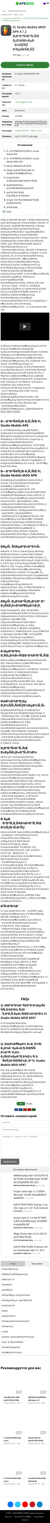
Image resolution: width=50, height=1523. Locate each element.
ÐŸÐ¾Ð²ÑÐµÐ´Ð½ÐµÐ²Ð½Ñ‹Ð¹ (16, 1295)
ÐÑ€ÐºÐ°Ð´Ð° (8, 1279)
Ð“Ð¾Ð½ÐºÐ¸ (8, 1326)
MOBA (5, 1310)
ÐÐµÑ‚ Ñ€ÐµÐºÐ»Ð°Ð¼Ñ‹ (19, 166)
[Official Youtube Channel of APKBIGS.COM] (25, 1504)
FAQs (9, 211)
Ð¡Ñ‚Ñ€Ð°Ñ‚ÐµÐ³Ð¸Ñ (11, 1347)
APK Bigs (17, 55)
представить (10, 1161)
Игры (13, 1263)
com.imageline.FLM (23, 102)
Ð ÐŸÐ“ (5, 1331)
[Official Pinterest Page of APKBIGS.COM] (32, 1504)
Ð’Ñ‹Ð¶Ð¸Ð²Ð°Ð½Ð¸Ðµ (12, 1352)
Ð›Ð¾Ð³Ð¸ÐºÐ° (8, 1305)
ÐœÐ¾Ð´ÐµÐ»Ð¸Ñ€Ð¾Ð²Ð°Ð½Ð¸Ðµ (18, 1337)
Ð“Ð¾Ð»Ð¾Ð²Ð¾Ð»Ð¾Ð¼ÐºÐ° (16, 1321)
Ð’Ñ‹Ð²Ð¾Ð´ (13, 207)
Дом (4, 11)
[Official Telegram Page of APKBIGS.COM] (40, 1504)
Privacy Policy (38, 1517)
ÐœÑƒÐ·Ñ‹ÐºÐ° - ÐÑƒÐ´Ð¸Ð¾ (12, 15)
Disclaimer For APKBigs (22, 1517)
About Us (8, 1517)
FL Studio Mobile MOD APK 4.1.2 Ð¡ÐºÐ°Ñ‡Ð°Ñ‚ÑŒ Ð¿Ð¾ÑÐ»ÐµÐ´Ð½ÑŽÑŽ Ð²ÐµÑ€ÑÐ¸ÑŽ (24, 19)
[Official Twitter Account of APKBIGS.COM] (18, 1504)
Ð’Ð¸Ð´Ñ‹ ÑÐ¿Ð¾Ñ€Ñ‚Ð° (13, 1342)
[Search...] (40, 2)
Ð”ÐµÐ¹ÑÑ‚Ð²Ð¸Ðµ (10, 1269)
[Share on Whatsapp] (34, 1109)
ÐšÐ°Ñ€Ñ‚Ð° (7, 1290)
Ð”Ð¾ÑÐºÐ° (7, 1284)
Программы (37, 1263)
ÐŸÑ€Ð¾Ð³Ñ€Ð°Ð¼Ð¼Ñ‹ (17, 11)
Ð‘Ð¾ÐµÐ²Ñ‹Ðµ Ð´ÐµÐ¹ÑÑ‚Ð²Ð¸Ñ (17, 1300)
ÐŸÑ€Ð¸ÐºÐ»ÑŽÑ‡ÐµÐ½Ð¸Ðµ (15, 1274)
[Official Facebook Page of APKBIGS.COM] (10, 1504)
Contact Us (25, 1520)
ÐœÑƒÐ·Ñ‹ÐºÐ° (9, 1316)
